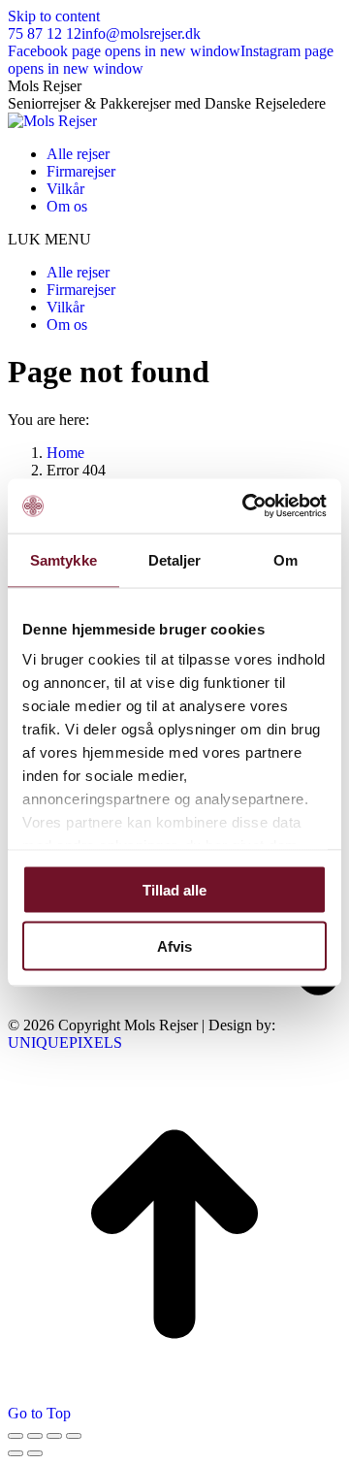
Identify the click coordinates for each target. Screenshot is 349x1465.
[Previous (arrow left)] (15, 1453)
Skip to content (54, 16)
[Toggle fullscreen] (54, 1436)
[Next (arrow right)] (35, 1453)
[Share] (35, 1436)
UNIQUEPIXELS (65, 1042)
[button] (174, 239)
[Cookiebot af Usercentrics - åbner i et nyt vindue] (246, 506)
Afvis (174, 946)
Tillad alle (174, 889)
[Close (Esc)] (15, 1436)
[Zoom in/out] (73, 1436)
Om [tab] (285, 559)
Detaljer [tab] (175, 559)
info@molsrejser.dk (141, 33)
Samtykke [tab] (63, 559)
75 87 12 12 (44, 33)
